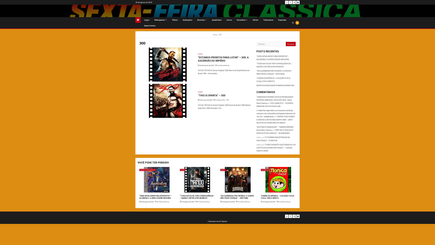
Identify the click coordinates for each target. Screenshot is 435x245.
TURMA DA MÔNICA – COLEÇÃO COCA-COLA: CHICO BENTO (278, 197)
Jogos (146, 20)
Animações (187, 20)
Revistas (201, 20)
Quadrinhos (217, 20)
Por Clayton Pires (220, 100)
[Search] (292, 23)
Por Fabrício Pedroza (223, 65)
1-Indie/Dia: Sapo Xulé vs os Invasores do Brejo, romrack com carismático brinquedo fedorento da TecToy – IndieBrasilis (275, 113)
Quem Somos (150, 26)
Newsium (212, 221)
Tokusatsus (268, 20)
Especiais (282, 20)
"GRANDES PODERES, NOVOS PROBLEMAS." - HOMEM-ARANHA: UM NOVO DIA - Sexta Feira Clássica (275, 100)
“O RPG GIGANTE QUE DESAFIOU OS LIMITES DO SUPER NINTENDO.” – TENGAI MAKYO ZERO (276, 147)
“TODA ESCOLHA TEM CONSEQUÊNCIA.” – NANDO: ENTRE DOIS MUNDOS (197, 197)
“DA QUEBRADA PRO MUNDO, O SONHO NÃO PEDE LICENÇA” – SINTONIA (237, 197)
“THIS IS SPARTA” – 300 (211, 95)
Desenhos (241, 20)
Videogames (159, 20)
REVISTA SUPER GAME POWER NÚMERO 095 (275, 85)
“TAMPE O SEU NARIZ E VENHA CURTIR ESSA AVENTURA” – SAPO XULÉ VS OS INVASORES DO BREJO (275, 119)
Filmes (175, 20)
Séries (255, 20)
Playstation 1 (150, 170)
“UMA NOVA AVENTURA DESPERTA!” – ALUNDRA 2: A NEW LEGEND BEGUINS (155, 197)
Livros (229, 20)
